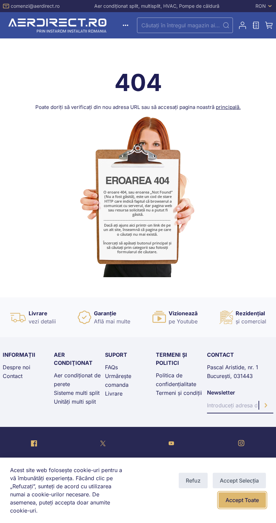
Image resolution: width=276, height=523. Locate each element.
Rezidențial (250, 313)
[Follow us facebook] (34, 443)
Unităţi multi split (75, 401)
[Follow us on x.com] (103, 443)
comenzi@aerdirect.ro (35, 6)
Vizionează (183, 313)
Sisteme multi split (77, 392)
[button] (264, 6)
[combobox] (185, 25)
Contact (13, 376)
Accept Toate (242, 500)
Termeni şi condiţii (179, 392)
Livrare (38, 313)
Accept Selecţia (239, 480)
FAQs (111, 367)
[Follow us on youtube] (171, 443)
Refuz (193, 480)
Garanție (105, 313)
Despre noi (16, 367)
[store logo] (58, 25)
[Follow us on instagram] (241, 443)
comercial (253, 321)
